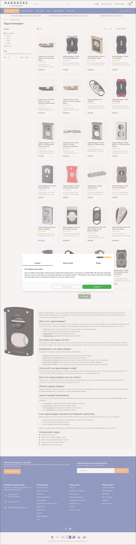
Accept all (97, 287)
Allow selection (67, 287)
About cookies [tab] (68, 263)
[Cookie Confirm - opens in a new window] (103, 257)
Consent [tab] (37, 263)
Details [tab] (98, 263)
